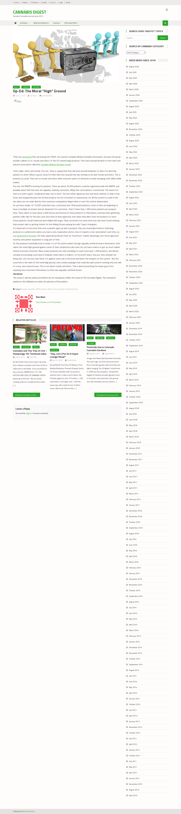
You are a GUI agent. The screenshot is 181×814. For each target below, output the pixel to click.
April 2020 (133, 305)
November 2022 (135, 180)
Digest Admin (109, 353)
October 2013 (134, 704)
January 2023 (134, 169)
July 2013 (132, 710)
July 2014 (132, 675)
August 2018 (134, 408)
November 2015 (135, 584)
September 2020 (136, 283)
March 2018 (134, 436)
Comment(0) (47, 95)
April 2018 (133, 431)
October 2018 (134, 396)
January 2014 (134, 698)
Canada (44, 2)
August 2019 (134, 351)
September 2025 (136, 100)
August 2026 (134, 66)
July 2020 (132, 294)
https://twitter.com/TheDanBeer (48, 302)
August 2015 (134, 601)
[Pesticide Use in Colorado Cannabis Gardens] (104, 329)
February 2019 (135, 385)
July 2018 (132, 413)
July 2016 (132, 539)
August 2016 (134, 533)
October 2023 (134, 134)
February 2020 (135, 317)
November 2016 (135, 516)
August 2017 (134, 465)
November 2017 (135, 459)
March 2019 (134, 379)
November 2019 (135, 334)
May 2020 (133, 300)
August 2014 (134, 670)
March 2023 (134, 163)
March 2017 (134, 493)
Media (36, 347)
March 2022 (134, 214)
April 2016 (133, 556)
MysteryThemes (29, 811)
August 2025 (134, 106)
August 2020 (134, 288)
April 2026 (133, 83)
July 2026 (132, 72)
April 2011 (133, 772)
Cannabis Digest (29, 12)
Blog (16, 87)
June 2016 (133, 544)
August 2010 (134, 789)
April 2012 (133, 744)
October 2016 (134, 522)
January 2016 (134, 573)
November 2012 (135, 727)
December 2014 (135, 647)
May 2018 (133, 425)
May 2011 (133, 767)
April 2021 (133, 248)
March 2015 (134, 630)
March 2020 (134, 311)
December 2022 (135, 174)
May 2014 (133, 687)
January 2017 (134, 505)
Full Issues (34, 2)
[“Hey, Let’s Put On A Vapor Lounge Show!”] (67, 332)
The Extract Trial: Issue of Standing (109, 395)
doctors (44, 289)
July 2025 (132, 112)
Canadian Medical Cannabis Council (56, 164)
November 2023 (135, 129)
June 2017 (133, 476)
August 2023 (134, 140)
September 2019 (136, 345)
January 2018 (134, 448)
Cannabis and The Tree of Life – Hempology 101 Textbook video (30, 352)
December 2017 (135, 453)
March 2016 (134, 562)
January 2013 (134, 721)
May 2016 (133, 550)
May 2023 (133, 152)
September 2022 (136, 191)
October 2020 (134, 277)
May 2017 (133, 482)
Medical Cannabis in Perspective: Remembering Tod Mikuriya (28, 395)
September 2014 (136, 664)
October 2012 (134, 732)
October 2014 (134, 658)
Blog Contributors (41, 22)
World (68, 2)
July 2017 (132, 470)
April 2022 (133, 209)
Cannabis (31, 289)
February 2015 (135, 636)
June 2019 (133, 362)
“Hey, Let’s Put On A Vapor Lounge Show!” (64, 355)
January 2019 (134, 391)
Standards (69, 289)
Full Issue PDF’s (70, 22)
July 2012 (132, 738)
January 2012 (134, 749)
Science (53, 2)
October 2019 (134, 339)
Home (17, 2)
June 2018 (133, 419)
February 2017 (135, 499)
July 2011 (132, 761)
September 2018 (136, 402)
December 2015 (135, 579)
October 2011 (134, 755)
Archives (23, 22)
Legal (61, 2)
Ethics (50, 289)
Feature (25, 2)
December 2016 (135, 510)
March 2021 (134, 254)
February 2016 (135, 567)
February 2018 (135, 442)
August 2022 (134, 197)
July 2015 (132, 607)
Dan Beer (33, 95)
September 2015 (136, 596)
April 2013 (133, 715)
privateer (61, 289)
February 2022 (135, 220)
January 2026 (134, 95)
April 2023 (133, 157)
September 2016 (136, 527)
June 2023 (133, 146)
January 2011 (134, 778)
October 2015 (134, 590)
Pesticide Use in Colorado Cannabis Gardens (100, 348)
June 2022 (133, 203)
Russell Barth (71, 360)
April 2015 (133, 624)
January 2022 (134, 226)
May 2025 (133, 117)
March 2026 (134, 89)
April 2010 (133, 795)
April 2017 (133, 488)
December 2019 (135, 328)
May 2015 (133, 618)
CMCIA (38, 289)
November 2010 (135, 784)
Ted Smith (33, 357)
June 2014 (133, 681)
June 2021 (133, 237)
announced (27, 156)
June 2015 (133, 613)
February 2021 (135, 260)
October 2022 (134, 186)
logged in (29, 413)
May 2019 (133, 368)
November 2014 (135, 653)
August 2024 (134, 123)
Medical (54, 350)
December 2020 (135, 265)
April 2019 (133, 374)
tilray (76, 289)
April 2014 (133, 693)
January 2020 (134, 322)
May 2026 (133, 78)
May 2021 (133, 243)
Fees (55, 289)
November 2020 (135, 271)
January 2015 (134, 641)
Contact (56, 22)
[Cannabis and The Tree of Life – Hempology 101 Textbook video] (30, 334)
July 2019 (132, 357)
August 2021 (134, 231)
